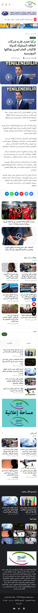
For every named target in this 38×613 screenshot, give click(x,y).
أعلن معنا (19, 603)
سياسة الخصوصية (30, 600)
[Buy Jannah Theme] (19, 13)
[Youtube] (34, 304)
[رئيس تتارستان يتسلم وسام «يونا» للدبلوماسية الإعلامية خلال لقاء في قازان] (30, 352)
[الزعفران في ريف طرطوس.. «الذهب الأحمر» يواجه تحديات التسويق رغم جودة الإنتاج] (10, 308)
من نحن (11, 600)
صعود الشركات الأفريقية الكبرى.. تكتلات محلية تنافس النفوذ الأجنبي (11, 276)
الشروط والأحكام (19, 600)
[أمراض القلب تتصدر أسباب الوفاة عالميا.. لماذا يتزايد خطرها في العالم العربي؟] (30, 372)
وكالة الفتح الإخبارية (29, 58)
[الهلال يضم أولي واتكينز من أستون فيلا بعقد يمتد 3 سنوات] (30, 391)
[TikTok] (34, 309)
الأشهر (28, 343)
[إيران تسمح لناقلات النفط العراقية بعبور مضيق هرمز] (28, 308)
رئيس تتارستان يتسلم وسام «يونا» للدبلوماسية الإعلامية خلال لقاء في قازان (13, 352)
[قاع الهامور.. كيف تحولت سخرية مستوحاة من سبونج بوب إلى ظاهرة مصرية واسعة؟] (19, 541)
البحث (34, 331)
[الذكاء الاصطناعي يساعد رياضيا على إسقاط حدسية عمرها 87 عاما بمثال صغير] (30, 362)
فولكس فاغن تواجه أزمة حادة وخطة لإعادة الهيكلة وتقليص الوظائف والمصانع (28, 276)
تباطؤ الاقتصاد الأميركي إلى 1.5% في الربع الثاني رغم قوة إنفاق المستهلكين (28, 296)
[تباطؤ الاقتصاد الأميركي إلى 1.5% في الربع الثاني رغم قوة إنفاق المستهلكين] (28, 288)
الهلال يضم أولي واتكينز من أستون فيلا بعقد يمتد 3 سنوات (28, 473)
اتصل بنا (5, 600)
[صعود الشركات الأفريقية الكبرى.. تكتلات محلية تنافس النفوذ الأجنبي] (10, 267)
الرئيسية (32, 33)
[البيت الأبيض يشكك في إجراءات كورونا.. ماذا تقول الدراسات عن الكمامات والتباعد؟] (7, 541)
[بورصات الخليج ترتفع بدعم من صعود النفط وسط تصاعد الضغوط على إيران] (10, 288)
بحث (4, 334)
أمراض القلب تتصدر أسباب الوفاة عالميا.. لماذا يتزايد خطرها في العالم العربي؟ (12, 371)
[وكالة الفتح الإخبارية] (30, 4)
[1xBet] (19, 26)
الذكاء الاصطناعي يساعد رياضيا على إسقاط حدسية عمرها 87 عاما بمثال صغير (12, 361)
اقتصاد (26, 33)
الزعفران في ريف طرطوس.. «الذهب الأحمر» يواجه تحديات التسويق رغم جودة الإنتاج (10, 318)
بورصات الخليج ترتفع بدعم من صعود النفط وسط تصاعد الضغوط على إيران (10, 296)
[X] (34, 314)
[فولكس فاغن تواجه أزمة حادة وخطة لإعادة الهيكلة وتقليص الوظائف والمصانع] (28, 267)
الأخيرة (9, 343)
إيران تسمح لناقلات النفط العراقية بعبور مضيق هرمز (28, 316)
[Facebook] (34, 299)
